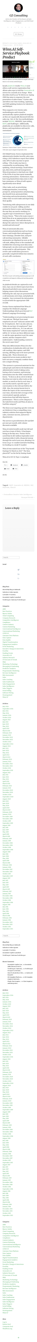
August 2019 (6, 825)
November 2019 (8, 819)
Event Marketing (8, 646)
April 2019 (6, 834)
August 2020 (7, 799)
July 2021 (5, 775)
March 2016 (6, 915)
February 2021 (7, 786)
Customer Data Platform (10, 635)
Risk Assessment (8, 675)
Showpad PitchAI (27, 497)
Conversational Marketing (11, 631)
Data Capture (18, 43)
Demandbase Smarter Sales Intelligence (18, 494)
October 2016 (7, 900)
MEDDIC (11, 121)
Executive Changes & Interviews (13, 649)
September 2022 (8, 744)
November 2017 (7, 871)
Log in (5, 1322)
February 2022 (7, 759)
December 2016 (7, 896)
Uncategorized (7, 695)
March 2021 (6, 783)
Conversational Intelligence (12, 629)
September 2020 (8, 797)
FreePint (5, 651)
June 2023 (6, 724)
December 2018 (8, 843)
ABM (4, 609)
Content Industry (8, 624)
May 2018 (6, 858)
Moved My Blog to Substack (11, 589)
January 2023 (7, 735)
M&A (4, 662)
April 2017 (6, 887)
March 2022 (6, 757)
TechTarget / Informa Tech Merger (14, 600)
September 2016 (8, 902)
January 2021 (7, 788)
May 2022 (6, 753)
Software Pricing (8, 693)
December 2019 (8, 816)
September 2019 (8, 823)
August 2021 (6, 772)
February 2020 (7, 812)
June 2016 (6, 909)
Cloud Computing (8, 616)
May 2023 (6, 726)
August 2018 (6, 852)
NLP (30, 311)
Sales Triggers (7, 688)
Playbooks (6, 487)
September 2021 (8, 770)
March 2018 (6, 863)
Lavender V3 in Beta (9, 594)
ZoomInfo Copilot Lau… (15, 964)
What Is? (5, 697)
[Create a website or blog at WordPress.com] (18, 1337)
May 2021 (6, 779)
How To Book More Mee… (16, 973)
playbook (11, 86)
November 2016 (7, 898)
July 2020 (6, 801)
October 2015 (7, 927)
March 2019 (6, 836)
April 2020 (6, 808)
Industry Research (9, 657)
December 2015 (8, 922)
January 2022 (7, 761)
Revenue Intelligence (9, 673)
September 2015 (8, 929)
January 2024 (7, 715)
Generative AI (27, 43)
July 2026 (6, 706)
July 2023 (5, 722)
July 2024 (6, 711)
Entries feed (7, 1324)
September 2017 (8, 876)
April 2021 (6, 781)
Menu (19, 34)
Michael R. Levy (7, 43)
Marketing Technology (10, 664)
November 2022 (8, 739)
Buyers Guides (7, 613)
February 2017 (7, 891)
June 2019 (6, 830)
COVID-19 (6, 633)
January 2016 (7, 920)
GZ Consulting (18, 15)
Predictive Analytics (9, 668)
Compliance (6, 622)
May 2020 (6, 805)
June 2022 (6, 750)
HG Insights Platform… (15, 977)
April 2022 (6, 755)
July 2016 (5, 907)
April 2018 (6, 860)
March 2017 (6, 889)
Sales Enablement (8, 682)
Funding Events (8, 653)
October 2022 (7, 742)
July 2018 (5, 854)
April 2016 (6, 913)
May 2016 (6, 911)
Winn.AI (24, 86)
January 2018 (7, 867)
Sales (4, 677)
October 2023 (7, 717)
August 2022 (7, 746)
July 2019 (5, 827)
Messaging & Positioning (11, 666)
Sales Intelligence (8, 686)
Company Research (9, 618)
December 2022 (8, 737)
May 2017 (6, 885)
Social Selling (7, 690)
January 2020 (7, 814)
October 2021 (7, 768)
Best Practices (7, 611)
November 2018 (8, 845)
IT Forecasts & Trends (10, 660)
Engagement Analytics (10, 644)
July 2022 (6, 748)
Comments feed (8, 1326)
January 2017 (7, 893)
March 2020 (6, 810)
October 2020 (7, 794)
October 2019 (7, 821)
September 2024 (8, 709)
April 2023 (6, 728)
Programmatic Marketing (11, 671)
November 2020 (8, 792)
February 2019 (7, 838)
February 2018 (7, 865)
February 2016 (7, 918)
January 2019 (7, 841)
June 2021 (6, 777)
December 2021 (8, 764)
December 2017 (7, 869)
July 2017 (5, 880)
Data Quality (7, 640)
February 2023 (7, 733)
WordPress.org (7, 1328)
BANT (5, 124)
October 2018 (7, 847)
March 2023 (6, 731)
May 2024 (6, 713)
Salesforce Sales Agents (10, 592)
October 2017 (7, 874)
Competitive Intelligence (11, 620)
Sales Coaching (7, 679)
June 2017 (6, 882)
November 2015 (8, 924)
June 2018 (6, 856)
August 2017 (6, 878)
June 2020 (6, 803)
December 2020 (8, 790)
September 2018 (8, 849)
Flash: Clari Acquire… (14, 981)
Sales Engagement (9, 684)
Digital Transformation (10, 642)
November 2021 (8, 766)
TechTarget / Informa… (15, 968)
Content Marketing (9, 627)
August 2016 (6, 904)
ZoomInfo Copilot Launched (12, 597)
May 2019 (6, 832)
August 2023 (6, 720)
